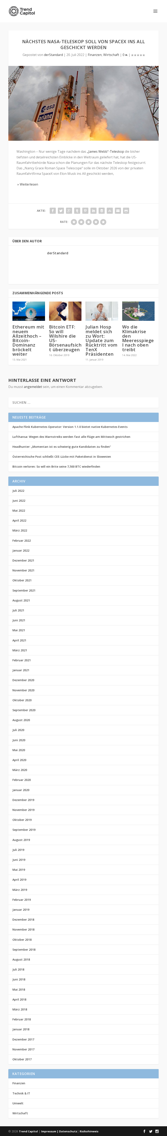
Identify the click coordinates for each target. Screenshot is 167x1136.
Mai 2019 (18, 870)
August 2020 (21, 720)
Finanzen (95, 55)
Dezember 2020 (23, 680)
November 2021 (23, 570)
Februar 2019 (21, 900)
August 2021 (21, 600)
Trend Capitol (28, 1131)
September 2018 (23, 949)
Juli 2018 (18, 969)
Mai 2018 (18, 989)
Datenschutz (68, 1131)
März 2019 (19, 890)
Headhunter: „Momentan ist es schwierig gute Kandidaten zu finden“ (61, 447)
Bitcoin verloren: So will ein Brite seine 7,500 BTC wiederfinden (56, 466)
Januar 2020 (20, 790)
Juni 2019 (18, 860)
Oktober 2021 (22, 580)
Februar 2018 (21, 1019)
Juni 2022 (18, 501)
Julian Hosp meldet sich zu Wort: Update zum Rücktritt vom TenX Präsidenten (102, 340)
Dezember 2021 (23, 560)
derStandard (53, 55)
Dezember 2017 (23, 1039)
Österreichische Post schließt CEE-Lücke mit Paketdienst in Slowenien (61, 456)
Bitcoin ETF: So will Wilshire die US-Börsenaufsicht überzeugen (65, 338)
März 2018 (19, 1009)
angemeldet (33, 386)
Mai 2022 (18, 510)
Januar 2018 (20, 1029)
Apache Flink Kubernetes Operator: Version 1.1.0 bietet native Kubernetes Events (69, 427)
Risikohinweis (89, 1131)
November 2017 (23, 1049)
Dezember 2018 (23, 919)
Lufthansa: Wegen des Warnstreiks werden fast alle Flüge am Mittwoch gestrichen (71, 437)
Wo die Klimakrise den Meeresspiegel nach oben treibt (138, 338)
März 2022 (19, 530)
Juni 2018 (18, 979)
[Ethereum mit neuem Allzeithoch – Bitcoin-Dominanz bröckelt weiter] (28, 311)
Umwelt (17, 1103)
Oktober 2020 (22, 700)
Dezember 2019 (23, 800)
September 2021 (23, 590)
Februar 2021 (21, 660)
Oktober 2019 (22, 820)
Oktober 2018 (22, 940)
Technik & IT (21, 1093)
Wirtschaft (111, 55)
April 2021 (19, 640)
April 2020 (19, 760)
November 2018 (23, 929)
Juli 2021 (18, 610)
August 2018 (21, 959)
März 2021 (19, 650)
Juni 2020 (18, 740)
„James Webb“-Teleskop (105, 151)
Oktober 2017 (22, 1059)
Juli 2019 (18, 850)
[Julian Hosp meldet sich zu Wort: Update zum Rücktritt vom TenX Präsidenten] (102, 311)
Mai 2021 (18, 630)
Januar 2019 (20, 910)
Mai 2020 (18, 750)
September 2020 (23, 710)
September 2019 (23, 830)
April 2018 (19, 999)
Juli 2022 (18, 491)
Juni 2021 (18, 620)
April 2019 (19, 880)
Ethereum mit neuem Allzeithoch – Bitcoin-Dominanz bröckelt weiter (28, 340)
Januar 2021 (20, 670)
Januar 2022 (20, 550)
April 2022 (19, 520)
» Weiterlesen (27, 184)
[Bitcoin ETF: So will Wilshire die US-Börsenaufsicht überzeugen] (65, 311)
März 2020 (19, 770)
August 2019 (21, 840)
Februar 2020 (21, 780)
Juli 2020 (18, 730)
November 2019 (23, 810)
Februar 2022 (21, 540)
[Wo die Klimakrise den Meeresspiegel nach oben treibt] (138, 311)
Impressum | (50, 1131)
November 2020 (23, 690)
